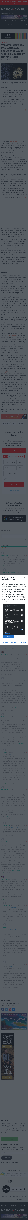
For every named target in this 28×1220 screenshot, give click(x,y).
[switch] (22, 610)
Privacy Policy (22, 642)
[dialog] (14, 610)
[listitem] (14, 606)
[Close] (24, 578)
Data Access (14, 642)
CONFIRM (8, 636)
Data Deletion (5, 642)
